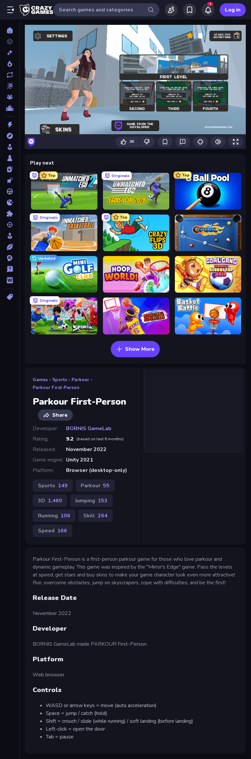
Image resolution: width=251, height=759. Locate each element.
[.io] (9, 202)
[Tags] (9, 296)
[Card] (9, 169)
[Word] (9, 280)
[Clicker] (9, 180)
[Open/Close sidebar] (10, 10)
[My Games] (189, 9)
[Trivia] (9, 269)
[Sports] (9, 246)
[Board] (9, 158)
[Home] (9, 30)
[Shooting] (9, 224)
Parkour (80, 380)
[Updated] (9, 74)
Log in (233, 9)
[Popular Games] (9, 63)
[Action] (9, 124)
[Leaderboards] (9, 108)
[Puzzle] (9, 213)
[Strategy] (9, 258)
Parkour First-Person (56, 387)
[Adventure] (9, 135)
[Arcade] (9, 147)
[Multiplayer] (9, 97)
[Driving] (9, 191)
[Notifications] (207, 9)
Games (40, 380)
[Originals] (9, 85)
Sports (59, 380)
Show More (140, 349)
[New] (9, 52)
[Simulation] (9, 235)
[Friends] (171, 9)
